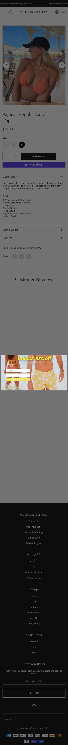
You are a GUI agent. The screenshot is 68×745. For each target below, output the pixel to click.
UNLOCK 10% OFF (18, 379)
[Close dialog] (65, 355)
